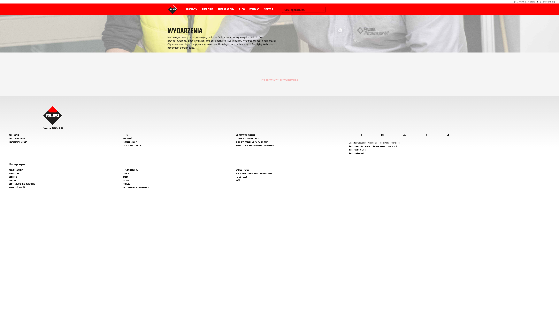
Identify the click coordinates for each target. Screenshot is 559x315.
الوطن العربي (241, 177)
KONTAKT (254, 9)
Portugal (126, 184)
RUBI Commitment (17, 139)
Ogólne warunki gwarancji (385, 146)
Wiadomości (127, 139)
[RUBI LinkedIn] (404, 136)
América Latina (16, 170)
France (125, 173)
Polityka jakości (356, 153)
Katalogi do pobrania (132, 146)
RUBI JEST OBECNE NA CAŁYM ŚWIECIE (252, 142)
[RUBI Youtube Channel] (360, 136)
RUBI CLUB (207, 9)
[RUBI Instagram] (382, 136)
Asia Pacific (14, 173)
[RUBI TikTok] (448, 136)
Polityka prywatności (390, 143)
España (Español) (130, 170)
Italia (125, 177)
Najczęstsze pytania (245, 135)
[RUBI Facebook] (426, 136)
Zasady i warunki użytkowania (363, 143)
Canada (12, 180)
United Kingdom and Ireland (135, 187)
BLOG (242, 9)
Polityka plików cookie (359, 146)
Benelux (13, 177)
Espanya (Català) (17, 187)
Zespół (125, 135)
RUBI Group (14, 135)
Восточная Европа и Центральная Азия (254, 173)
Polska (125, 180)
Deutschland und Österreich (22, 184)
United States (242, 170)
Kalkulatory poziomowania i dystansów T (256, 146)
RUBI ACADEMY (226, 9)
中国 (238, 180)
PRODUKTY (191, 9)
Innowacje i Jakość (18, 142)
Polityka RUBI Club (357, 150)
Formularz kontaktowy (247, 139)
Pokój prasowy (129, 142)
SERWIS (268, 9)
